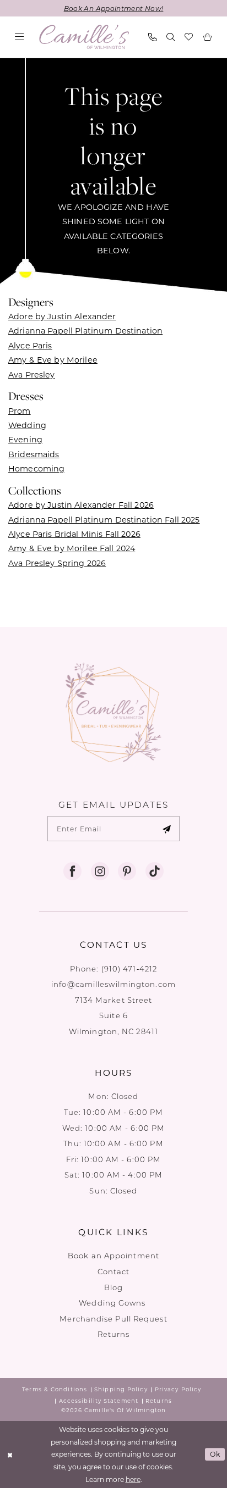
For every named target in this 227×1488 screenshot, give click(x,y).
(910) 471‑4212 (129, 968)
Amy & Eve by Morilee (53, 359)
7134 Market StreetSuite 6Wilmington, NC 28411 (113, 1015)
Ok (215, 1454)
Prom (19, 411)
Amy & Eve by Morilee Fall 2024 (71, 548)
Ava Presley (31, 374)
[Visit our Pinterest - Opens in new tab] (127, 872)
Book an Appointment (113, 1255)
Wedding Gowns (113, 1302)
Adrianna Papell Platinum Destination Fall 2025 (104, 519)
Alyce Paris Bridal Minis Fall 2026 (74, 534)
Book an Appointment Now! (114, 8)
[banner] (84, 37)
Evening (25, 439)
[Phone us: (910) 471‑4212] (152, 37)
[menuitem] (19, 37)
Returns (114, 1334)
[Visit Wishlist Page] (189, 37)
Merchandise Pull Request (113, 1318)
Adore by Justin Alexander (62, 316)
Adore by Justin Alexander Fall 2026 (81, 504)
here (133, 1479)
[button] (19, 37)
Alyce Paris (30, 345)
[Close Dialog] (10, 1454)
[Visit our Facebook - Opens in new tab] (72, 872)
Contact (114, 1271)
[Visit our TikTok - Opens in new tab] (154, 872)
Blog (113, 1287)
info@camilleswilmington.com (113, 984)
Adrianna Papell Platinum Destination (85, 330)
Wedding (27, 425)
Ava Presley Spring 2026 (57, 563)
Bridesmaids (34, 454)
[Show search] (170, 37)
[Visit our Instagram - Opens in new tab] (100, 872)
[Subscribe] (166, 828)
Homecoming (36, 468)
